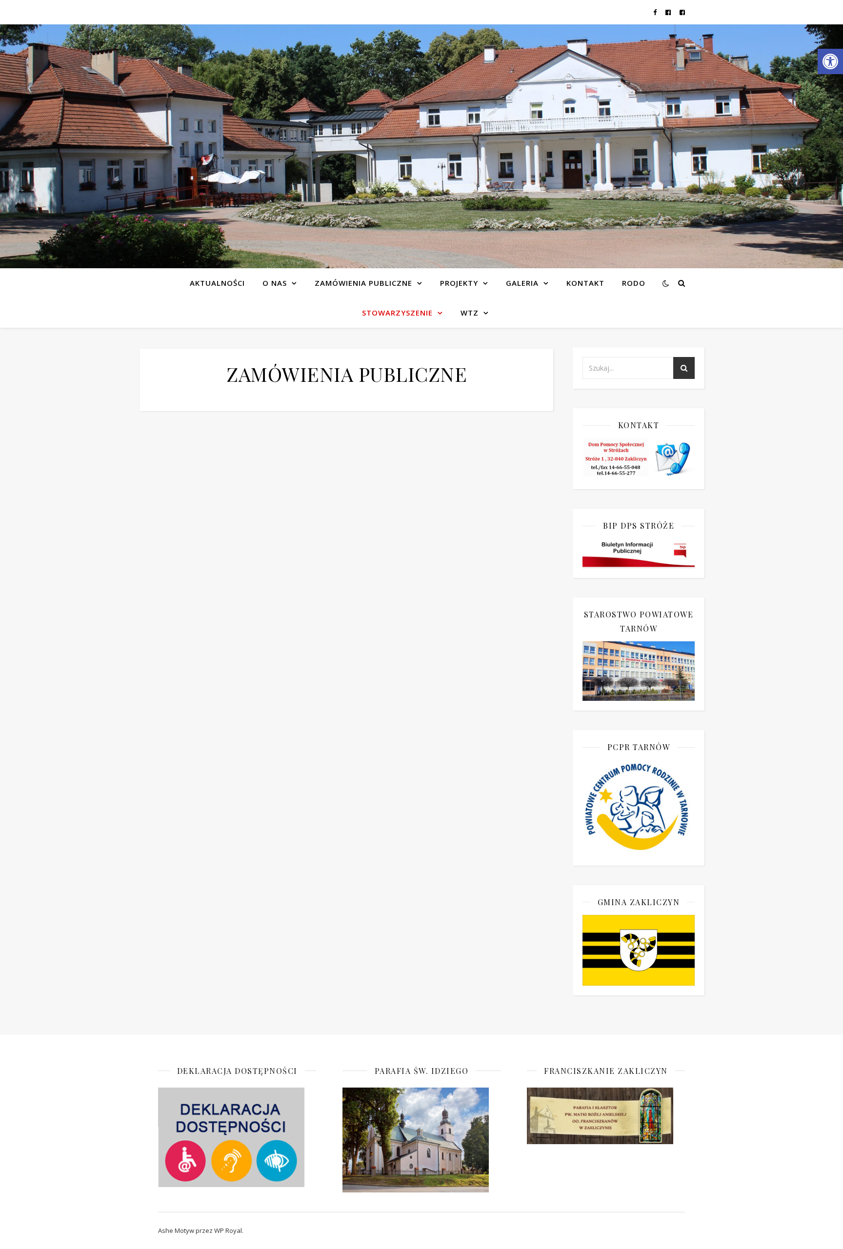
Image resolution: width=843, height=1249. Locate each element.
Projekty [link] (459, 283)
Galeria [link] (522, 283)
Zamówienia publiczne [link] (363, 283)
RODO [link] (633, 283)
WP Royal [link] (228, 1230)
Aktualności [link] (217, 283)
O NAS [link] (274, 283)
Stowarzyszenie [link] (397, 312)
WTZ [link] (470, 312)
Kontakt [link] (585, 283)
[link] (830, 61)
